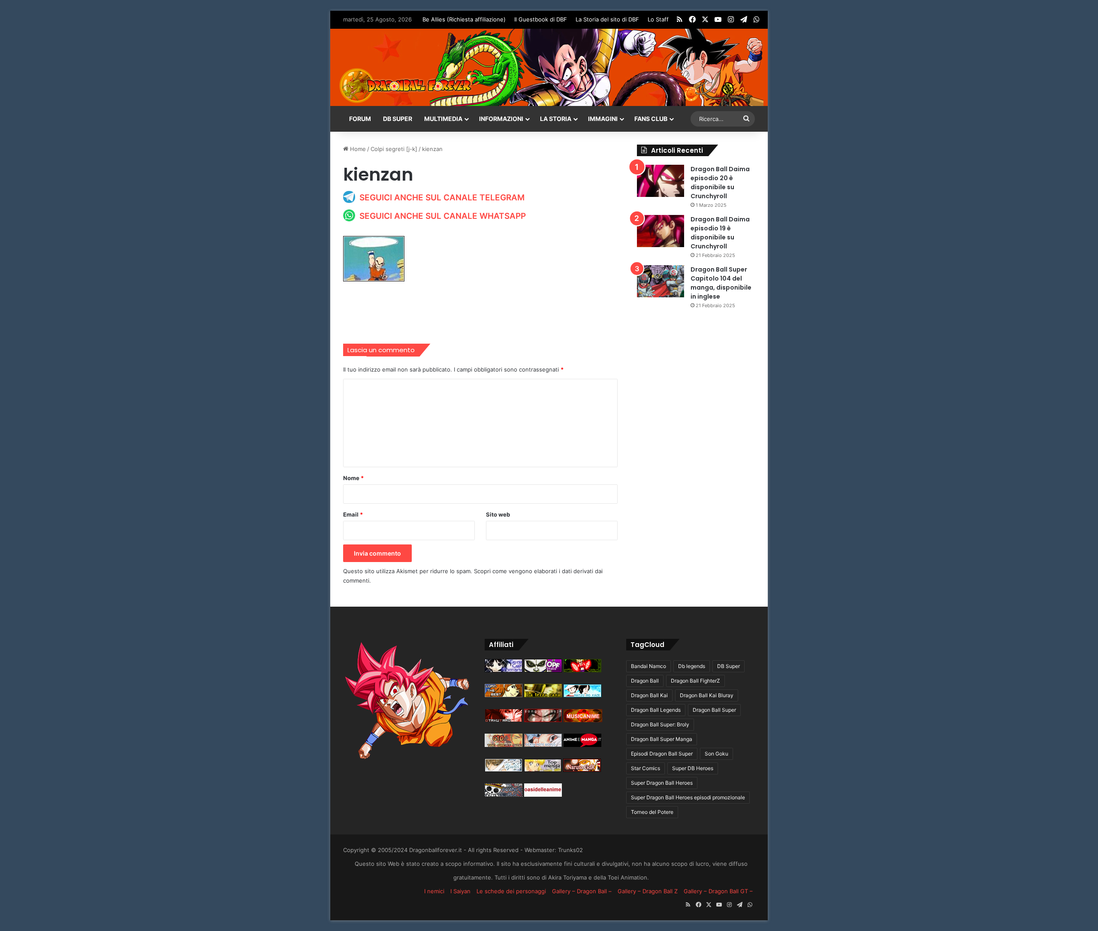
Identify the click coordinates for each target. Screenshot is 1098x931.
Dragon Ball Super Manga (661, 739)
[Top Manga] (542, 769)
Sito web (498, 514)
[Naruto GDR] (582, 769)
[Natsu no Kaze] (582, 695)
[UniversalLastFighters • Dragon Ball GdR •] (582, 670)
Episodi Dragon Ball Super (662, 753)
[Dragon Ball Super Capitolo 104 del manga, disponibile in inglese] (660, 281)
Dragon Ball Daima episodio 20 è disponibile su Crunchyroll (720, 182)
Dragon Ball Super (714, 710)
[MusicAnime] (583, 719)
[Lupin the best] (503, 695)
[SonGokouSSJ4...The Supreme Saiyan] (543, 719)
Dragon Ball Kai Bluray (706, 695)
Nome (353, 478)
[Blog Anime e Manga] (582, 744)
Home (357, 148)
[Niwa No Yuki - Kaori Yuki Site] (503, 769)
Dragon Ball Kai (649, 695)
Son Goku (716, 753)
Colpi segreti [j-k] (394, 148)
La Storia (555, 118)
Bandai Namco (648, 666)
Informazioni (501, 118)
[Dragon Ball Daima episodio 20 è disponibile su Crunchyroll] (660, 181)
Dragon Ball (645, 680)
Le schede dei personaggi (511, 891)
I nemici (434, 891)
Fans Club (650, 118)
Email (353, 514)
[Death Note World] (543, 744)
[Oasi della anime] (543, 794)
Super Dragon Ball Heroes (662, 783)
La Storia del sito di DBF (607, 19)
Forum (360, 118)
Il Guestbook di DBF (540, 19)
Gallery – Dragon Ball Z (648, 891)
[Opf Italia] (543, 670)
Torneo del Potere (652, 812)
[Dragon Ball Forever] (405, 85)
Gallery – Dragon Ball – (582, 891)
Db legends (691, 666)
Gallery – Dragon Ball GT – (718, 891)
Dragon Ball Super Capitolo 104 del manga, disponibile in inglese (721, 283)
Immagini (603, 118)
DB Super (397, 118)
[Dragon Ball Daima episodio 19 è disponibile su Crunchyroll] (660, 231)
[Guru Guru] (503, 670)
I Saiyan (460, 891)
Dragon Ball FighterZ (695, 680)
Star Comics (645, 768)
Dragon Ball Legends (656, 710)
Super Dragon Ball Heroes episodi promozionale (688, 797)
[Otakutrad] (503, 719)
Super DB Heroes (692, 768)
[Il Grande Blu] (503, 794)
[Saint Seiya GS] (543, 695)
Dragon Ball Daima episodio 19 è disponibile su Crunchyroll (720, 233)
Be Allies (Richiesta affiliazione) (464, 19)
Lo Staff (658, 19)
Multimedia (443, 118)
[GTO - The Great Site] (503, 744)
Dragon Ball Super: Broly (660, 724)
